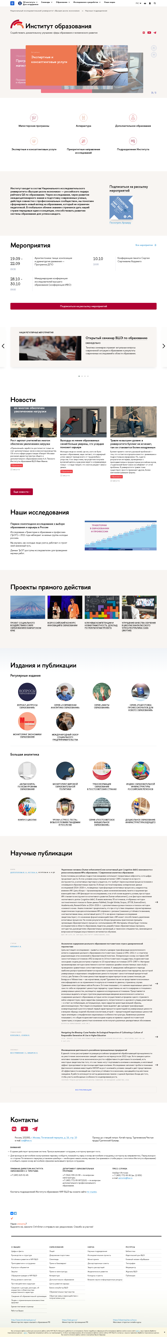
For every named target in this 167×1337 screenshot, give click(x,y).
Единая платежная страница (22, 1306)
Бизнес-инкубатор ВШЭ (58, 1287)
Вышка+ (52, 1267)
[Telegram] (15, 1213)
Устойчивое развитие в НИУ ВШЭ (24, 1259)
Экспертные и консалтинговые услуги (33, 149)
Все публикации (83, 1090)
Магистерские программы (34, 126)
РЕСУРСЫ (130, 1247)
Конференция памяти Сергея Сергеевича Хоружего (133, 259)
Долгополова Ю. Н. (18, 872)
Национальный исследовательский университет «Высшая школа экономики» (45, 11)
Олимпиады (54, 1259)
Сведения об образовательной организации (28, 1296)
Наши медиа (109, 2)
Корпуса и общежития (20, 1267)
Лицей (51, 1251)
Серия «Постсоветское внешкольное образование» (102, 822)
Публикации (130, 1275)
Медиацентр (131, 1267)
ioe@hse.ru (26, 1140)
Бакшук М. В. (33, 1053)
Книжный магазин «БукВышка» (137, 1259)
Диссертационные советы (98, 1263)
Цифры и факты (17, 1251)
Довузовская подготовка (59, 1255)
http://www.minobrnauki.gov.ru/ (23, 1320)
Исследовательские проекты (99, 1255)
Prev (154, 48)
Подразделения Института (133, 149)
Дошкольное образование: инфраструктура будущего (140, 821)
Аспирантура (83, 126)
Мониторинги (93, 1259)
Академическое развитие (98, 1271)
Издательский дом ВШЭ (135, 1255)
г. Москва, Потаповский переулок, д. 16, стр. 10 (54, 1137)
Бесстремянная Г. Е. (18, 1053)
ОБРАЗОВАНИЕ (56, 1247)
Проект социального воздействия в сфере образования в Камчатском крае (25, 626)
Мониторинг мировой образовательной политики (65, 787)
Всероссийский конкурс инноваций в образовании (62, 624)
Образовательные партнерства (61, 1292)
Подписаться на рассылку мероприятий (129, 188)
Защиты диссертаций (96, 1267)
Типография (130, 1263)
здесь (138, 1331)
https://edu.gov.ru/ (69, 1320)
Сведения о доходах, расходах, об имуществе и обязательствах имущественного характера (25, 1289)
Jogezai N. (25, 1035)
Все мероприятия (144, 245)
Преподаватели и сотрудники (23, 1263)
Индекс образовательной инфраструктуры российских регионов (140, 787)
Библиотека (130, 1251)
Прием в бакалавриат (57, 1263)
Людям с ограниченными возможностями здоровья (27, 1301)
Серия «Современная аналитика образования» (65, 706)
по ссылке (92, 1191)
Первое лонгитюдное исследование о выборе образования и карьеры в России (37, 525)
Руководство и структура (21, 1255)
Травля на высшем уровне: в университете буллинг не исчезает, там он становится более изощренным (132, 444)
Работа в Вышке (17, 1310)
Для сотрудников (30, 4)
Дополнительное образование (133, 126)
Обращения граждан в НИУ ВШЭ (24, 1275)
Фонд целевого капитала (21, 1279)
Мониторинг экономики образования (27, 735)
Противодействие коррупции (23, 1283)
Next (154, 54)
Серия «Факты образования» (102, 706)
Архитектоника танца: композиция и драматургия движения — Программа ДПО (53, 261)
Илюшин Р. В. (15, 946)
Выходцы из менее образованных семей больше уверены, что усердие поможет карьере (82, 444)
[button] (79, 376)
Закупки (14, 1271)
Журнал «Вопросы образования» (27, 706)
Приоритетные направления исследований (83, 151)
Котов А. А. (33, 872)
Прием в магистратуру (58, 1271)
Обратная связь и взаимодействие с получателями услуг (63, 1297)
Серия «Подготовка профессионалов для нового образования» (140, 707)
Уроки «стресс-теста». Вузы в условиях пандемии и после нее (65, 822)
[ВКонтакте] (11, 1213)
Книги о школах (27, 819)
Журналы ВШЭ (131, 1271)
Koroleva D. (15, 1035)
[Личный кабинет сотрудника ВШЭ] (150, 3)
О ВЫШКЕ (16, 1247)
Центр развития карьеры (59, 1283)
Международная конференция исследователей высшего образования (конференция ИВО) (53, 281)
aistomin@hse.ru (125, 1178)
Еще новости (21, 492)
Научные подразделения (96, 11)
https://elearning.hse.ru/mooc (125, 1320)
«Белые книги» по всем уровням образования (27, 787)
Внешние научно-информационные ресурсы (105, 1279)
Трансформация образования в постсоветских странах (102, 787)
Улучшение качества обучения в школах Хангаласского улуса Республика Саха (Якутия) (139, 626)
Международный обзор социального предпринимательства (65, 737)
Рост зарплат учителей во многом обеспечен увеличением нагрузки (30, 442)
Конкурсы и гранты (95, 1275)
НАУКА (91, 1247)
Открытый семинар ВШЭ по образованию (116, 338)
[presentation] (3, 346)
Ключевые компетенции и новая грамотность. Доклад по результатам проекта (101, 625)
